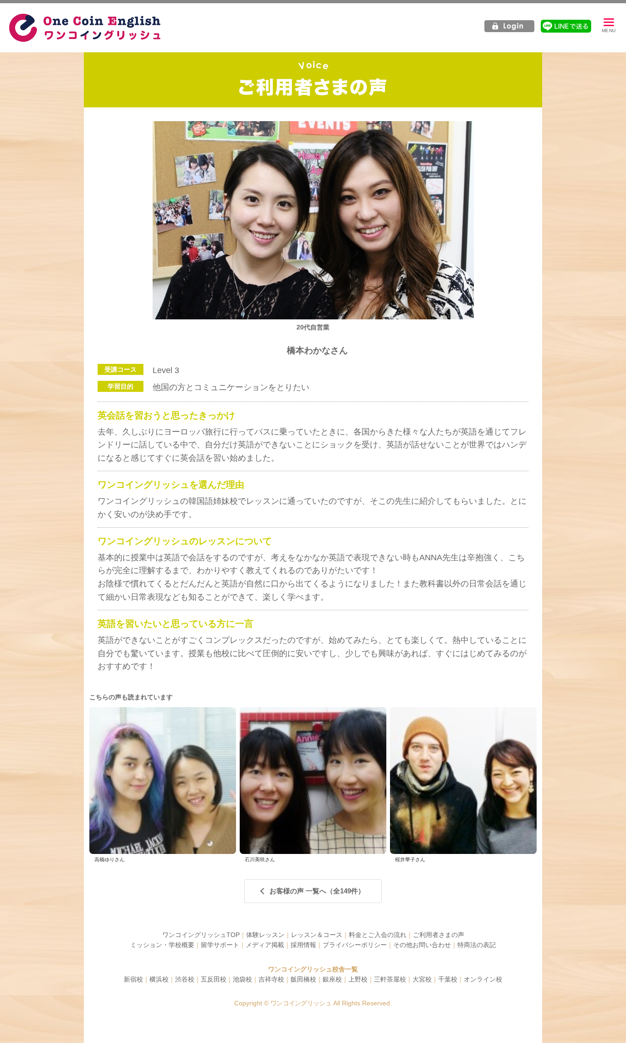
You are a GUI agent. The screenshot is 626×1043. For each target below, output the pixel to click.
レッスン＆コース (316, 934)
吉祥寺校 (271, 979)
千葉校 (447, 979)
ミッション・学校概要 (162, 944)
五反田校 (213, 979)
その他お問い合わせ (422, 944)
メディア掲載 (265, 944)
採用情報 (303, 944)
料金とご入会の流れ (377, 934)
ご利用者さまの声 (438, 934)
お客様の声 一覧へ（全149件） (317, 891)
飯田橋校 (303, 979)
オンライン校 (483, 979)
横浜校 (159, 979)
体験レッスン (265, 934)
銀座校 (332, 979)
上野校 (358, 979)
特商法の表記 (476, 944)
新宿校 (133, 979)
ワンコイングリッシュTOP (201, 934)
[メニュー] (608, 26)
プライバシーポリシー (355, 944)
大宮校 (422, 979)
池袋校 (242, 979)
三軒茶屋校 (390, 979)
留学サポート (220, 944)
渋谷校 (184, 979)
